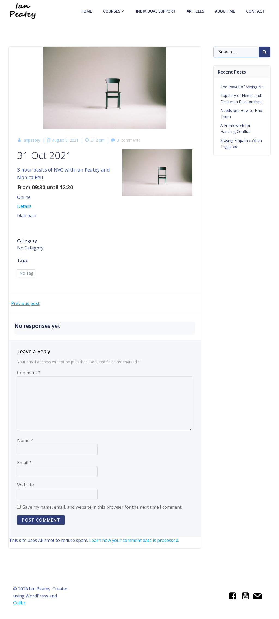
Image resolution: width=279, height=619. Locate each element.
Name (25, 440)
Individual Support (156, 11)
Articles (195, 11)
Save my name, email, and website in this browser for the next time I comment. (102, 507)
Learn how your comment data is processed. (134, 540)
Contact (255, 11)
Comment (29, 373)
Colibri (19, 603)
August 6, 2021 (65, 140)
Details (24, 206)
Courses (111, 11)
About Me (225, 11)
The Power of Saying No (242, 86)
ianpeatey (31, 140)
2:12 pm (97, 140)
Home (86, 11)
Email (24, 463)
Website (25, 485)
